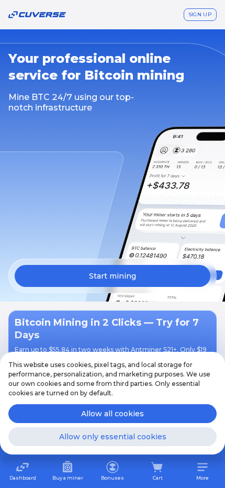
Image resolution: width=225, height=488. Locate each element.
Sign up (200, 14)
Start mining (112, 276)
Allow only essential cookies (112, 436)
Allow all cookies (112, 413)
